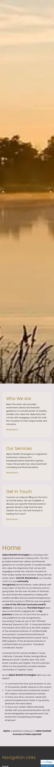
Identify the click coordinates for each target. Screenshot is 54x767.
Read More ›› (12, 429)
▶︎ (52, 192)
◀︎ (4, 192)
